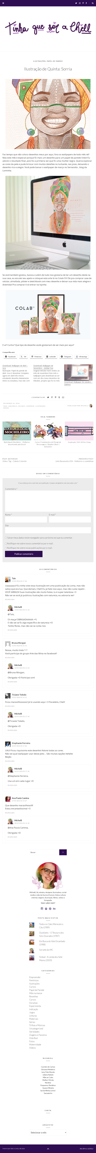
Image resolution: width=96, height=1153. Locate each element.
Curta (48, 1110)
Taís (14, 578)
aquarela (12, 406)
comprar (30, 406)
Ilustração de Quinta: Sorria (48, 68)
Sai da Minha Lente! (48, 1090)
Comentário (11, 489)
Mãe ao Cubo (48, 1077)
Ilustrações (39, 61)
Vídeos (32, 1047)
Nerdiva (48, 1083)
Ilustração (40, 406)
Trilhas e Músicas (37, 1025)
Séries (32, 1022)
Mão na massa (35, 993)
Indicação (33, 1009)
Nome (8, 514)
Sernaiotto (48, 1093)
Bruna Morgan (19, 643)
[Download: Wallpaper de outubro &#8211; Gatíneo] (78, 372)
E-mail (52, 514)
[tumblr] (59, 397)
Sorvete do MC (46, 949)
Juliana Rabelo (48, 1075)
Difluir (91, 1148)
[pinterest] (55, 397)
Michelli (18, 607)
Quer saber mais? (48, 903)
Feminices (34, 980)
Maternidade (35, 1044)
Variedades (34, 1031)
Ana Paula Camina (20, 798)
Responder (9, 599)
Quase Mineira (48, 1088)
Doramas (33, 1003)
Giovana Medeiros (48, 1069)
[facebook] (52, 397)
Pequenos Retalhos (48, 1085)
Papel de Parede (55, 61)
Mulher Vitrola (48, 1080)
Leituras (33, 1015)
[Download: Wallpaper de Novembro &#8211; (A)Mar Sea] (48, 373)
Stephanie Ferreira (21, 743)
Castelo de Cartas (48, 1067)
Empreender (35, 977)
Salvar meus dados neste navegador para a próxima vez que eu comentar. (39, 537)
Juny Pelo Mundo (48, 1072)
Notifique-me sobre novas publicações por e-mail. (29, 548)
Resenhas (33, 996)
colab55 (21, 406)
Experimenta (35, 1006)
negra (6, 408)
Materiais (33, 1019)
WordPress (84, 1148)
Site (7, 525)
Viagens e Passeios (38, 1035)
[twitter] (48, 397)
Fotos (32, 1041)
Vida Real (33, 1038)
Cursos (32, 986)
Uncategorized (36, 1028)
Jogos (32, 1012)
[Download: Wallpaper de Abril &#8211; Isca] (17, 373)
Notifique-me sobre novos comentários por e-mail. (30, 543)
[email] (63, 397)
